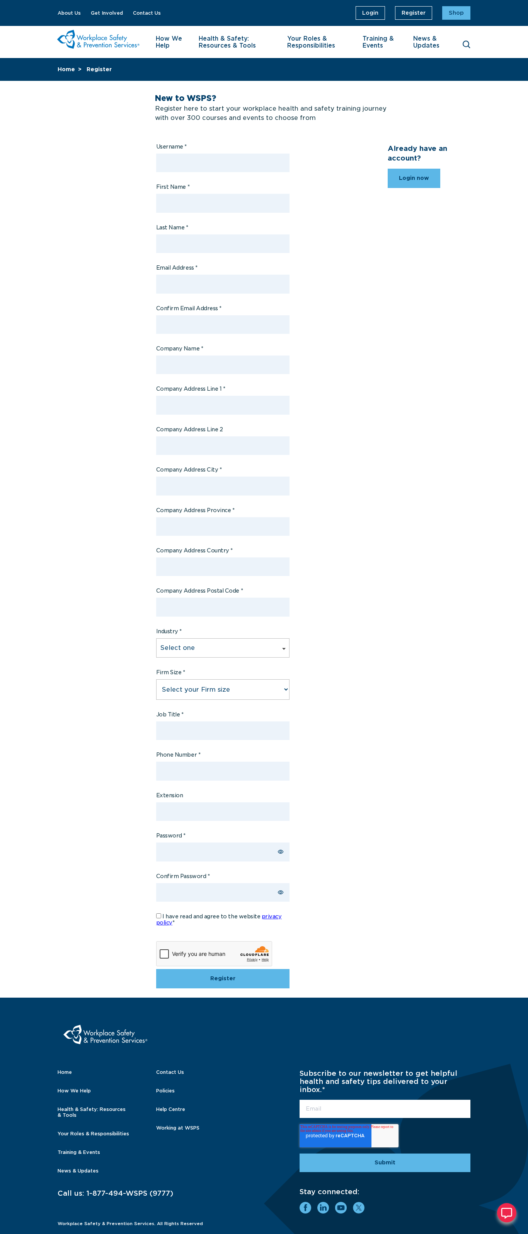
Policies (165, 1091)
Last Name (172, 227)
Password (171, 835)
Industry (169, 631)
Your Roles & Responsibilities (311, 42)
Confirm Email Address (188, 308)
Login (370, 13)
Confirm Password (183, 876)
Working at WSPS (177, 1128)
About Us (69, 13)
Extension (169, 795)
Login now (414, 178)
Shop (456, 13)
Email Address (177, 268)
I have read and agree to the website (219, 919)
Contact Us (147, 13)
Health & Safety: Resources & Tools (227, 42)
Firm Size (170, 672)
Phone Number (178, 755)
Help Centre (170, 1109)
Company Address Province (195, 510)
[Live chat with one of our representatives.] (506, 1212)
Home (66, 69)
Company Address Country (194, 550)
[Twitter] (358, 1207)
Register (414, 13)
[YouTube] (341, 1207)
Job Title (170, 714)
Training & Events (378, 42)
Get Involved (107, 13)
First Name (172, 187)
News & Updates (426, 42)
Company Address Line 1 (190, 389)
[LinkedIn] (323, 1207)
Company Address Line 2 (189, 429)
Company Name (179, 348)
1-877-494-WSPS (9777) (130, 1193)
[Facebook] (305, 1207)
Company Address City (189, 470)
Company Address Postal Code (199, 591)
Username (171, 147)
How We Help (169, 42)
